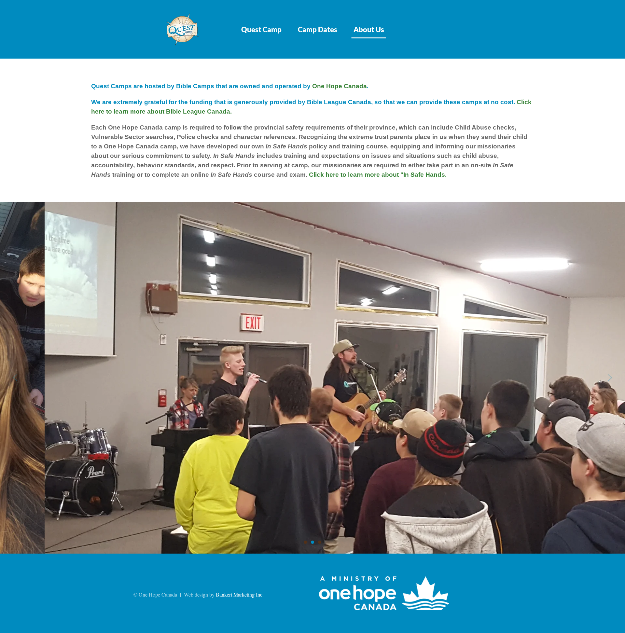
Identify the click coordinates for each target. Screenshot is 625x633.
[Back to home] (182, 29)
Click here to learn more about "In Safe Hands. (378, 174)
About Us (369, 29)
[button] (15, 377)
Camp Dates (317, 29)
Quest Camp (261, 29)
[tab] (305, 542)
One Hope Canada (339, 86)
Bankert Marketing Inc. (240, 594)
